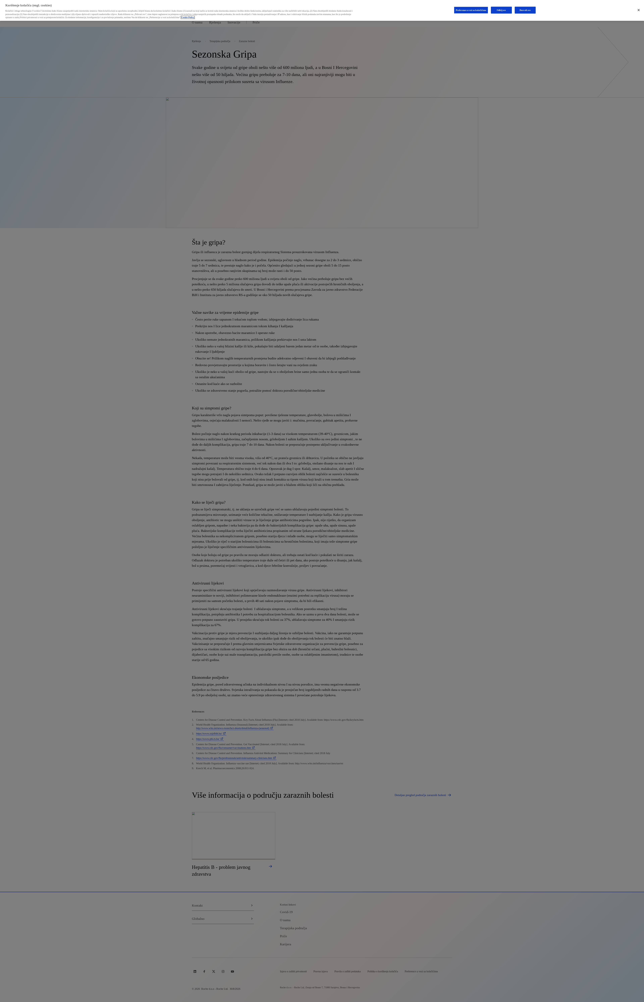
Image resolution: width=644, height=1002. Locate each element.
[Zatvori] (638, 10)
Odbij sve (501, 10)
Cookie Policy (187, 17)
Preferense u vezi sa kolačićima (471, 10)
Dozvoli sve (525, 10)
